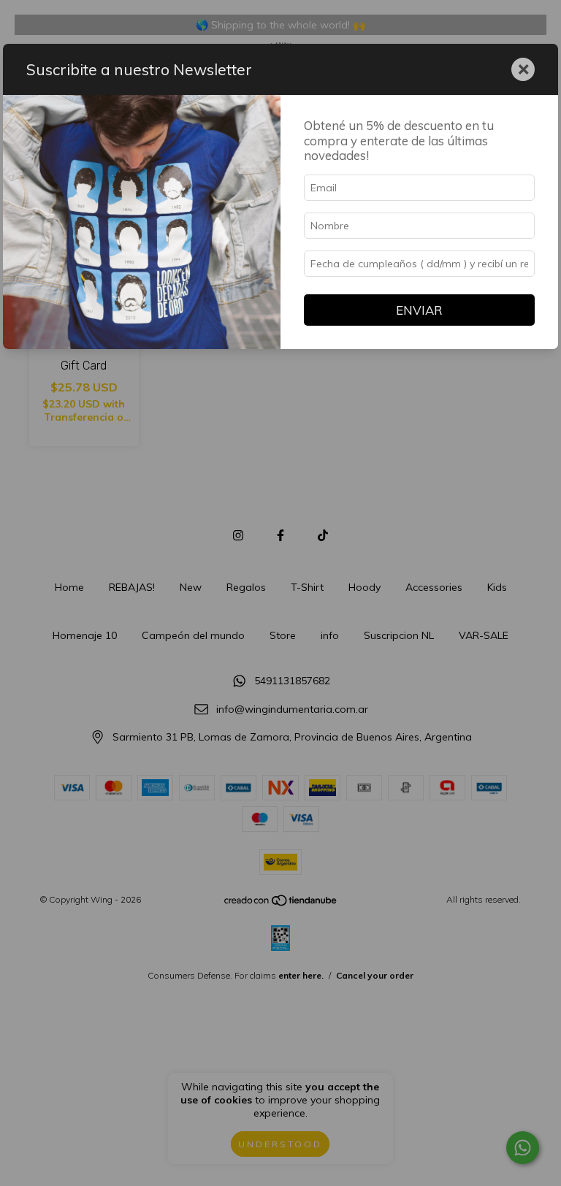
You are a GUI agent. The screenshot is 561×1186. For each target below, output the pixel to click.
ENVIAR (419, 310)
